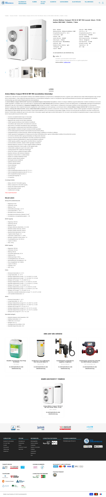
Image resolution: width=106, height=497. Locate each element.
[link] (16, 428)
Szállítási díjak (67, 62)
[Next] (47, 41)
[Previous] (7, 41)
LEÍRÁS (51, 89)
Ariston (59, 29)
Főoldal (6, 15)
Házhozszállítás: (59, 62)
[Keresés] (99, 3)
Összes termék (13, 15)
